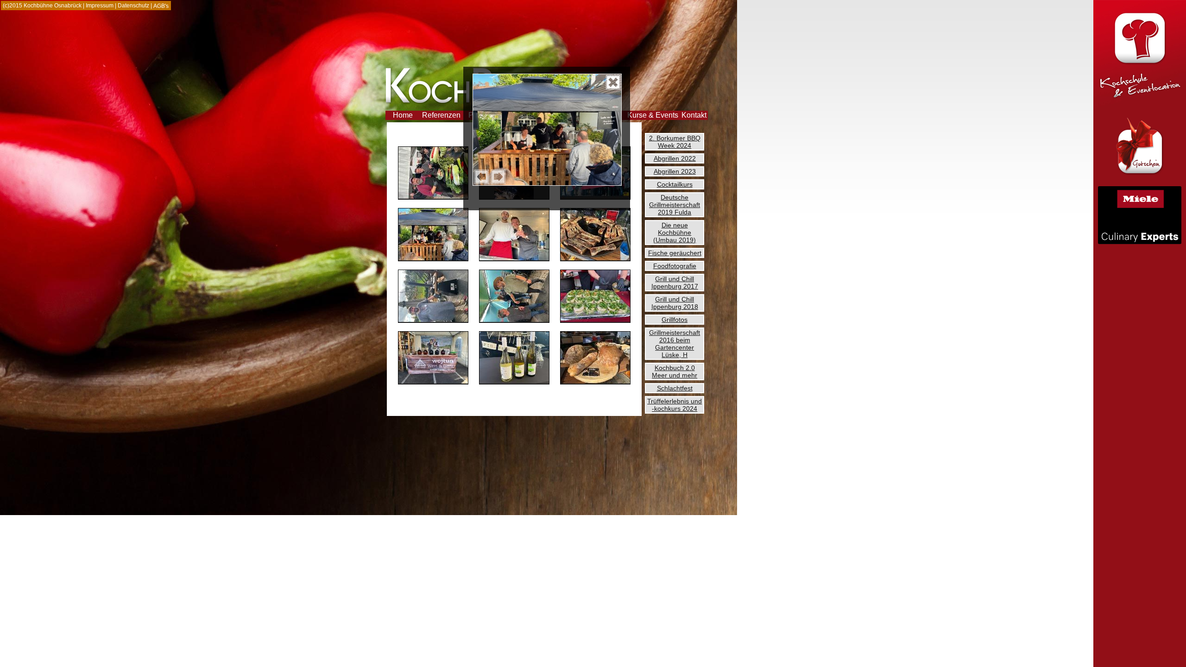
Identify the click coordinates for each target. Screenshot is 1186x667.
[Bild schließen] (613, 82)
